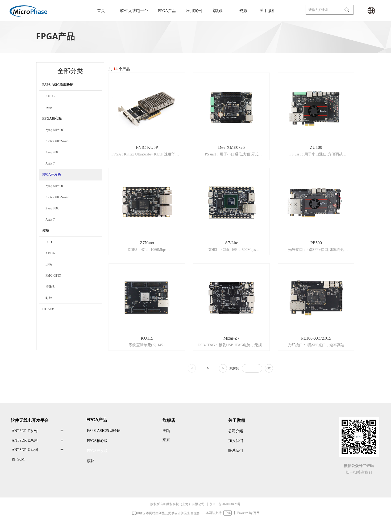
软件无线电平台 (134, 11)
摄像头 (50, 287)
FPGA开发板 (51, 174)
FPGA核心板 (52, 118)
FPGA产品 (167, 11)
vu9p (48, 107)
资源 (243, 11)
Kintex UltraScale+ (57, 141)
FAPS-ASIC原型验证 (57, 85)
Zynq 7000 (52, 152)
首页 (101, 11)
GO (269, 368)
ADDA (50, 253)
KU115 (50, 96)
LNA (48, 264)
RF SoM (48, 309)
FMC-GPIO (53, 275)
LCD (48, 242)
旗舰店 (219, 11)
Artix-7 (50, 163)
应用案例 (194, 11)
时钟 (48, 298)
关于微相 (268, 11)
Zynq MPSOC (54, 130)
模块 (45, 231)
